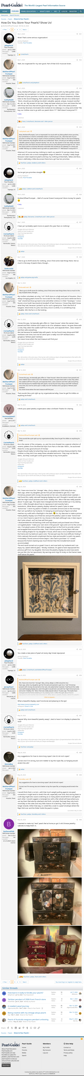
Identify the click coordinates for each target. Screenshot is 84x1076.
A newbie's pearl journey (18, 1006)
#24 (80, 127)
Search (24, 1055)
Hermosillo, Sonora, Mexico (9, 244)
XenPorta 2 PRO (33, 1073)
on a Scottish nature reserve (9, 842)
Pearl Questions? (29, 995)
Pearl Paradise (27, 43)
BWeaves (75, 994)
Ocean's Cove (29, 706)
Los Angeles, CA (10, 278)
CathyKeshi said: (24, 131)
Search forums (14, 15)
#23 (80, 88)
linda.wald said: (24, 287)
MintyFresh (11, 995)
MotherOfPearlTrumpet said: (28, 435)
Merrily (75, 1021)
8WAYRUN (52, 1073)
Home (4, 11)
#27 (80, 222)
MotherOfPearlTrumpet (10, 26)
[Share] (77, 34)
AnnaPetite (11, 1001)
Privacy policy (68, 1053)
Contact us (67, 1047)
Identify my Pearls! (29, 1001)
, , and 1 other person (37, 121)
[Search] (81, 11)
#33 (80, 431)
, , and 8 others (33, 163)
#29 (80, 283)
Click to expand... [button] (49, 697)
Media (24, 1053)
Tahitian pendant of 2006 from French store (27, 999)
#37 (80, 715)
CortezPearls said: (25, 374)
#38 (80, 752)
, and (32, 189)
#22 (80, 60)
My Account (47, 1050)
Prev (5, 30)
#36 (80, 675)
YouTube (20, 238)
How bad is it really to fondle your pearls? (25, 992)
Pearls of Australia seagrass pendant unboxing (28, 1019)
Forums (15, 11)
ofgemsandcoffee (13, 1008)
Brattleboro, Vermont (8, 426)
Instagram (21, 237)
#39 (80, 775)
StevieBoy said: (24, 779)
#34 (80, 487)
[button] (9, 11)
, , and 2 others (34, 481)
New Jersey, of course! (11, 697)
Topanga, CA (11, 55)
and (30, 83)
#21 (80, 34)
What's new (45, 11)
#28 (80, 257)
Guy (9, 1015)
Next (24, 30)
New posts (4, 15)
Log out (45, 1053)
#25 (80, 168)
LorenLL (10, 1022)
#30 (80, 319)
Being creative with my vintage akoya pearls (27, 1012)
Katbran (75, 1001)
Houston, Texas (10, 83)
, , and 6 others (35, 977)
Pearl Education (28, 11)
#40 (80, 820)
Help (65, 1055)
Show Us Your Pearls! (33, 1008)
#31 (80, 370)
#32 (80, 405)
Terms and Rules (69, 1050)
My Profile (46, 1047)
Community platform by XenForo (42, 1072)
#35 (80, 649)
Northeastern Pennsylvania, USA (9, 110)
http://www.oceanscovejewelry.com (28, 704)
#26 (80, 194)
